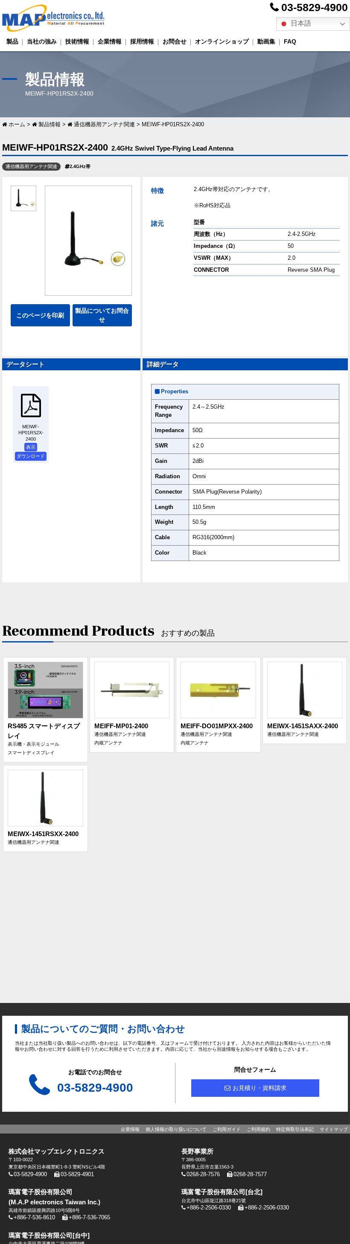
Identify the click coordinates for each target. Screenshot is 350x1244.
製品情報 (49, 125)
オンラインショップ (222, 41)
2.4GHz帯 (80, 166)
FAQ (290, 41)
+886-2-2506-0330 (209, 1208)
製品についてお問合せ (102, 315)
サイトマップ (334, 1129)
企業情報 (110, 41)
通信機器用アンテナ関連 (104, 125)
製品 (12, 41)
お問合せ (175, 41)
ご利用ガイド (227, 1129)
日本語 (300, 23)
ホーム (17, 125)
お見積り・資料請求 (259, 1087)
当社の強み (42, 41)
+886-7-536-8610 (34, 1218)
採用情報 (142, 41)
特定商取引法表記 (295, 1129)
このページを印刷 (40, 315)
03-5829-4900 (314, 7)
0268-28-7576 (203, 1174)
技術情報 (77, 41)
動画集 (266, 41)
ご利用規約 (258, 1129)
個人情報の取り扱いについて (176, 1129)
